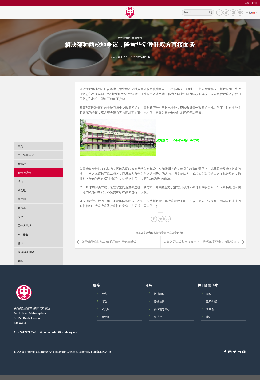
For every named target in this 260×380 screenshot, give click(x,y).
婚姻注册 (159, 301)
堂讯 (208, 316)
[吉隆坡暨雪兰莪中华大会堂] (130, 12)
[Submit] (210, 12)
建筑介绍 (211, 301)
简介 (208, 293)
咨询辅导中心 (162, 309)
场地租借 (159, 293)
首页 (247, 2)
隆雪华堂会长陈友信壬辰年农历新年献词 (108, 242)
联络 (254, 2)
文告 (104, 293)
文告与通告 (124, 37)
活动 (104, 301)
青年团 (106, 316)
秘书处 (158, 316)
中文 (248, 12)
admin (145, 57)
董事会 (210, 309)
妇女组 (106, 309)
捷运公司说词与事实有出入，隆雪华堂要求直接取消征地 (201, 242)
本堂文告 (137, 37)
